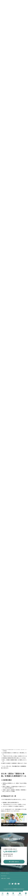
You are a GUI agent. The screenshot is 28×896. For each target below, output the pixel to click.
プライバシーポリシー (5, 873)
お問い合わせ (20, 894)
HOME (8, 894)
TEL (25, 894)
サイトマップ (3, 875)
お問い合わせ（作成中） (6, 878)
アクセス (13, 894)
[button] (14, 861)
